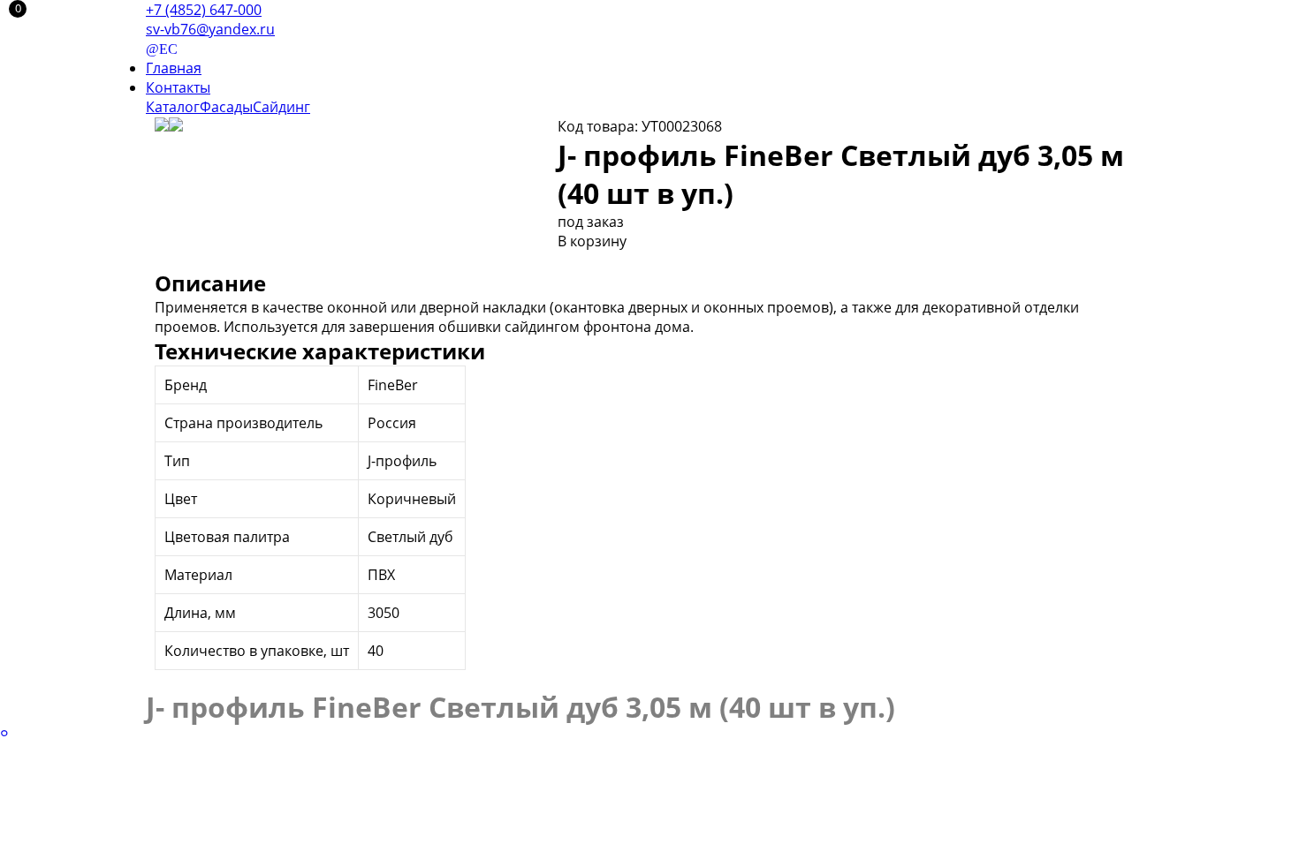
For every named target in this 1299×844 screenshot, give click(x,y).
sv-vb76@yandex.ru (210, 29)
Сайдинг (281, 107)
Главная (173, 68)
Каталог (173, 107)
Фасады (226, 107)
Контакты (178, 87)
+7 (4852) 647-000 (204, 9)
